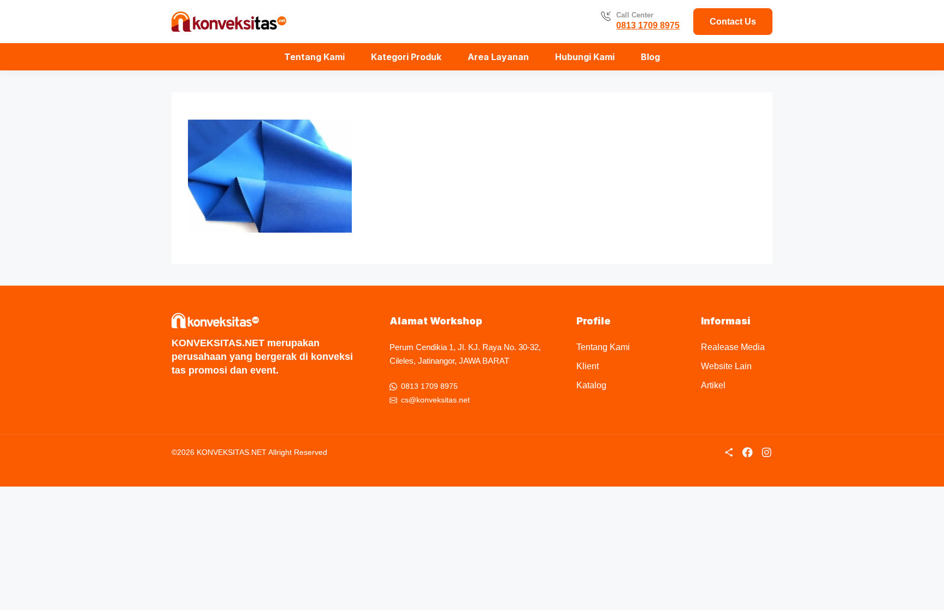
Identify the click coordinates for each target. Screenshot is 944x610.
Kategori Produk (406, 56)
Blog (650, 56)
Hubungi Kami (585, 56)
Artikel (713, 385)
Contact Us (733, 21)
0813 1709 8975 (648, 25)
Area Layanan (498, 56)
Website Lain (726, 366)
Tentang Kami (314, 56)
